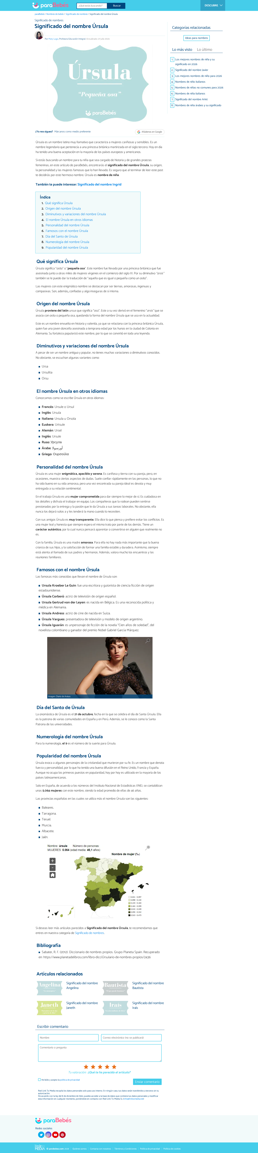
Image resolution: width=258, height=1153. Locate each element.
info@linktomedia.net (133, 1099)
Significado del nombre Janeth (82, 1005)
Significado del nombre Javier (191, 70)
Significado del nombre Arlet (191, 99)
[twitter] (41, 1135)
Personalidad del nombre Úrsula (67, 225)
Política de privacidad (150, 1149)
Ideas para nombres (196, 38)
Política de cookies (172, 1149)
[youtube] (55, 1135)
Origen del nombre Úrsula (63, 208)
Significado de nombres (77, 14)
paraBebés (39, 14)
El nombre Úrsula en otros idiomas (69, 220)
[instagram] (48, 1135)
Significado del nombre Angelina (82, 986)
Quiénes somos (79, 1149)
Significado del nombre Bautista (148, 986)
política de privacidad (70, 1080)
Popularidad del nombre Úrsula (67, 247)
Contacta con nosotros (100, 1149)
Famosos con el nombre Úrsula (67, 231)
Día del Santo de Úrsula (61, 236)
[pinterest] (62, 1135)
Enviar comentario (147, 1082)
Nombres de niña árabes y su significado (198, 105)
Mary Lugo (53, 39)
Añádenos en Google (151, 132)
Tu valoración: (77, 1073)
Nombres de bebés (55, 14)
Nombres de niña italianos (190, 93)
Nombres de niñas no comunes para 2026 (199, 87)
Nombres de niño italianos (190, 81)
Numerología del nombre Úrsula (67, 242)
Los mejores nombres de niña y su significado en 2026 (195, 62)
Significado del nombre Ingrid (99, 184)
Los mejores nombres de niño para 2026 (198, 76)
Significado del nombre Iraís (148, 1005)
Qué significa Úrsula (58, 203)
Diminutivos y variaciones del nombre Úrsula (75, 214)
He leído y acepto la (60, 1080)
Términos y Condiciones (125, 1149)
